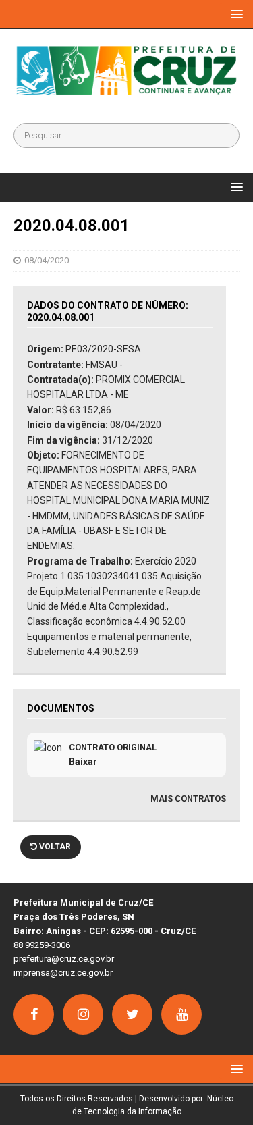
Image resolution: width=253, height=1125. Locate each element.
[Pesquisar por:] (126, 135)
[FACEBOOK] (33, 1014)
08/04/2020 (46, 260)
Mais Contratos (188, 798)
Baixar (83, 761)
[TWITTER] (132, 1014)
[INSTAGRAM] (83, 1014)
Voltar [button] (54, 847)
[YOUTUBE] (181, 1014)
